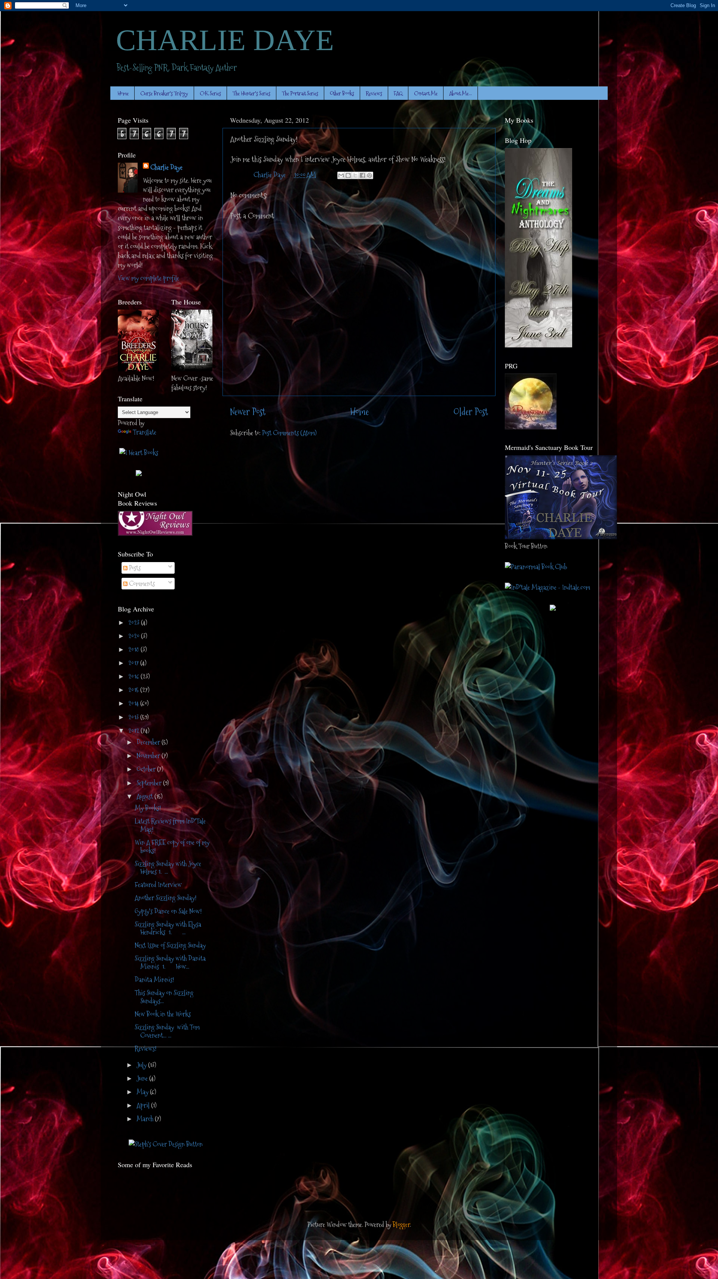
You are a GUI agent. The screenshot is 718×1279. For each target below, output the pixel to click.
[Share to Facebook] (362, 175)
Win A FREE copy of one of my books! (172, 846)
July (142, 1065)
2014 (134, 703)
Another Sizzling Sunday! (166, 897)
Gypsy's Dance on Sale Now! (168, 911)
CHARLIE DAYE (225, 40)
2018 (134, 649)
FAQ (398, 93)
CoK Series (210, 93)
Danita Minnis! (154, 979)
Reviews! (146, 1048)
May (143, 1091)
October (146, 769)
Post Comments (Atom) (289, 433)
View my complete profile (148, 278)
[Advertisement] (161, 1195)
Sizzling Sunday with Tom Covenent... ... (167, 1031)
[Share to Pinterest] (369, 175)
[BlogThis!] (348, 175)
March (145, 1118)
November (149, 755)
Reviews (374, 93)
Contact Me (426, 93)
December (149, 742)
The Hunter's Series (251, 93)
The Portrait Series (300, 93)
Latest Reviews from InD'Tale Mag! (170, 825)
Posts (134, 568)
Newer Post (248, 411)
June (142, 1078)
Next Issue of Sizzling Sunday (170, 945)
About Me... (460, 93)
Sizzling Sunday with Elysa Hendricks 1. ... (168, 928)
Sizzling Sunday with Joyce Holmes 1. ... (168, 868)
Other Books (342, 93)
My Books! (148, 808)
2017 (134, 663)
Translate (144, 432)
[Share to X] (355, 175)
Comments (141, 583)
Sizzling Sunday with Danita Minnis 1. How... (170, 962)
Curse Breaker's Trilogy (164, 93)
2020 (134, 636)
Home (123, 93)
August (145, 796)
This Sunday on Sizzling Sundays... (164, 997)
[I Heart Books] (138, 452)
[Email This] (341, 175)
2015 (134, 689)
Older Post (470, 411)
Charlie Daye (166, 167)
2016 (134, 676)
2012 (134, 730)
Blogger (401, 1224)
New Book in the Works (163, 1014)
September (149, 783)
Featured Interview (158, 884)
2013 (134, 717)
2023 (134, 622)
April (143, 1105)
